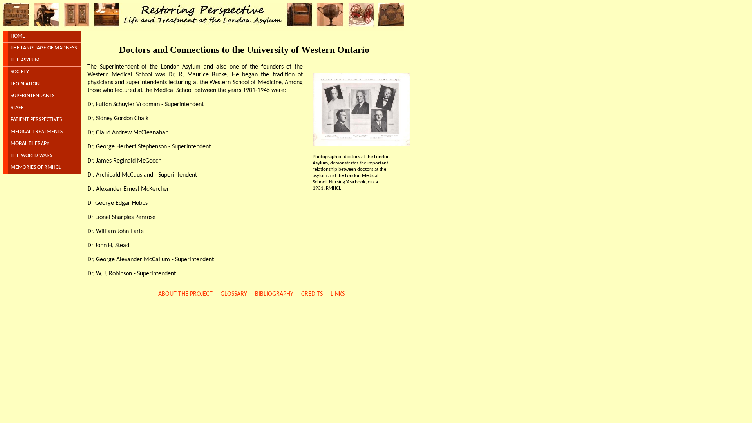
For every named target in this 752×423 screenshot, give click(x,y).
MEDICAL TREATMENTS (37, 132)
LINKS (338, 294)
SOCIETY (20, 72)
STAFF (17, 108)
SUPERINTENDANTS (32, 96)
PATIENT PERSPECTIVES (36, 120)
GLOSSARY (234, 294)
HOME (18, 36)
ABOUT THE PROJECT (185, 294)
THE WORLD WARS (31, 156)
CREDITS (312, 294)
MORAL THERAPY (30, 143)
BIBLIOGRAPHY (274, 294)
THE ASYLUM (25, 60)
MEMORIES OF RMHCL (36, 167)
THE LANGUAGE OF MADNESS (44, 48)
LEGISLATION (25, 84)
